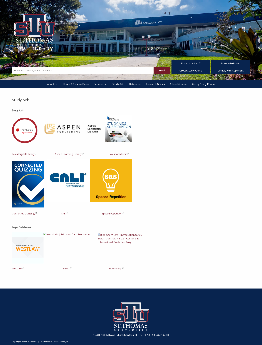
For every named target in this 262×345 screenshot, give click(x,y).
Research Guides (230, 63)
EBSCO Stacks (46, 341)
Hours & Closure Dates (76, 84)
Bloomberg (115, 268)
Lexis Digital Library (23, 154)
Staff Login (63, 341)
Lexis (65, 268)
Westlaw (17, 268)
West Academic (118, 154)
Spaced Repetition (112, 213)
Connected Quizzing (23, 213)
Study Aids (118, 84)
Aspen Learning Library (68, 154)
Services (99, 84)
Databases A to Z (191, 63)
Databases (135, 84)
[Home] (34, 27)
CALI (63, 213)
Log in (244, 27)
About (50, 84)
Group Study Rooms (191, 70)
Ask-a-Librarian (178, 84)
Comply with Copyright (231, 70)
